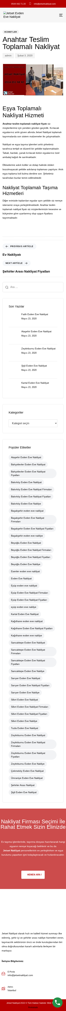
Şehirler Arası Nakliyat (23, 785)
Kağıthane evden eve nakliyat (27, 621)
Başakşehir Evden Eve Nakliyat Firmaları (27, 520)
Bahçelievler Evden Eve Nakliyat (28, 464)
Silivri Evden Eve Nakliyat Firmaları (29, 706)
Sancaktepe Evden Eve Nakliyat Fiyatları (28, 662)
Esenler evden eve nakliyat (25, 571)
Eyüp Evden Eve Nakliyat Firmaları (29, 592)
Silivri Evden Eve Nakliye (24, 721)
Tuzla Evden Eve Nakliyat (24, 728)
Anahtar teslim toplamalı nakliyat (21, 123)
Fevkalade (33, 1007)
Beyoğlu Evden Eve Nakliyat (26, 542)
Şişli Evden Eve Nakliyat (24, 792)
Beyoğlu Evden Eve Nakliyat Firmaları (31, 550)
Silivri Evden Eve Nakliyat (24, 699)
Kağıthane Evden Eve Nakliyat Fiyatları (32, 628)
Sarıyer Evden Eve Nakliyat (25, 678)
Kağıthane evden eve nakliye (26, 635)
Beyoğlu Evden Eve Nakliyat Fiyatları (30, 557)
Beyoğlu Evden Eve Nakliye (25, 564)
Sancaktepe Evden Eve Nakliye (27, 671)
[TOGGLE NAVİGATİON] (53, 15)
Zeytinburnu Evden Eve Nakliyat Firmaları (28, 744)
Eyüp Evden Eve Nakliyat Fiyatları (29, 599)
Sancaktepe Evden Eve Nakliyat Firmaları (28, 651)
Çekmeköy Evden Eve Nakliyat (27, 771)
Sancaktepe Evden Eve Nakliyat (28, 642)
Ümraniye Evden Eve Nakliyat (27, 778)
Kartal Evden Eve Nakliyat (25, 614)
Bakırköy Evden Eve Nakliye (26, 503)
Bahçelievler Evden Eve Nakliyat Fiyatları (28, 473)
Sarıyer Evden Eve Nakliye (25, 692)
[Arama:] (33, 287)
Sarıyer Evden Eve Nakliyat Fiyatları (30, 685)
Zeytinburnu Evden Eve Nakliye (28, 763)
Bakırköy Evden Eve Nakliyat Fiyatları (31, 496)
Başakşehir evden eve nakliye (27, 535)
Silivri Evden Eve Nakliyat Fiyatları (29, 714)
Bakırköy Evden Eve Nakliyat (26, 482)
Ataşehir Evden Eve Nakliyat (26, 457)
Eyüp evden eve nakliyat (24, 585)
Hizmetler (10, 32)
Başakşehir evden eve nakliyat (27, 510)
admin (8, 55)
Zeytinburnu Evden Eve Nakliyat (28, 735)
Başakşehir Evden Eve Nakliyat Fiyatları (32, 528)
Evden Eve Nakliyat (21, 578)
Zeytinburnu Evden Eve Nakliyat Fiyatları (28, 755)
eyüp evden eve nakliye (23, 607)
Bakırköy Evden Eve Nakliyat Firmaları (31, 489)
